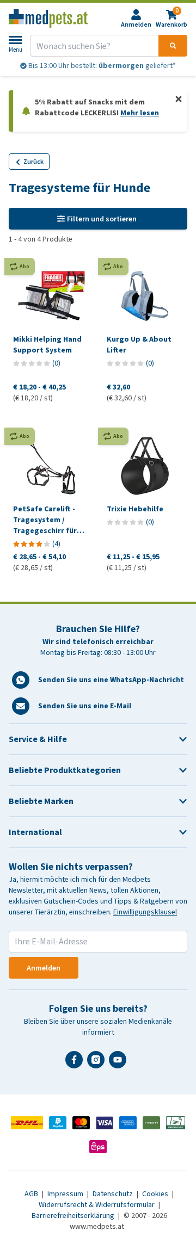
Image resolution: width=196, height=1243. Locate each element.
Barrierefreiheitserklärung (74, 1215)
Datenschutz (113, 1194)
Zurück (33, 161)
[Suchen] (172, 46)
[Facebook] (76, 1064)
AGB (32, 1194)
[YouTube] (120, 1064)
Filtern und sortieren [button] (102, 219)
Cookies (156, 1194)
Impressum (66, 1194)
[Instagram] (98, 1064)
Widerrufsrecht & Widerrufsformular (97, 1204)
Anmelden (43, 968)
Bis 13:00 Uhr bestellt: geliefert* (101, 65)
